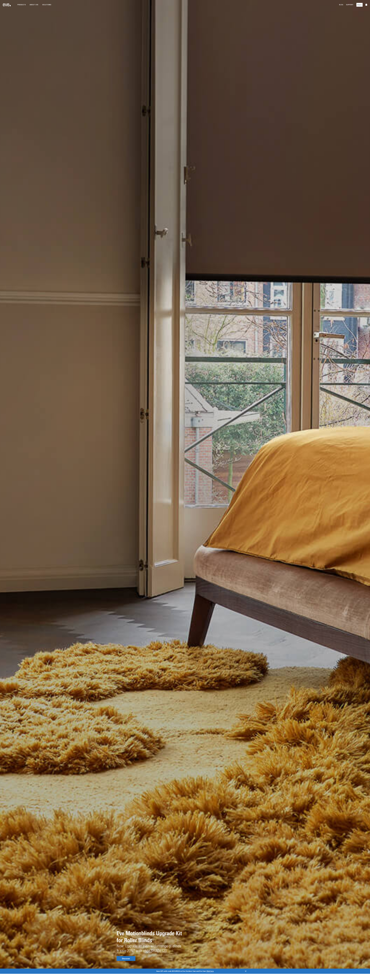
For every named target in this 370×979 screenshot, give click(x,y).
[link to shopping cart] (366, 4)
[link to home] (7, 4)
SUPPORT (350, 5)
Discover (126, 958)
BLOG (341, 5)
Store (359, 5)
